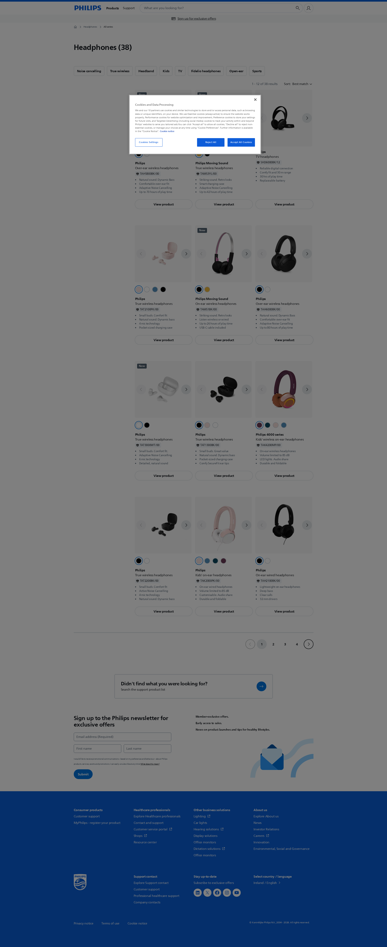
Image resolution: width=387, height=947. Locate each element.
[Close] (255, 99)
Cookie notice (167, 131)
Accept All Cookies (241, 142)
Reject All (210, 142)
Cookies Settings (148, 142)
